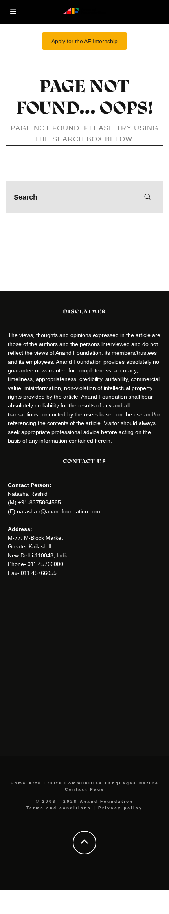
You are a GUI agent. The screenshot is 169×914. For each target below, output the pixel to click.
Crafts (53, 783)
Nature (149, 783)
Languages (121, 783)
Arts (35, 783)
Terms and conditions (58, 808)
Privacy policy (120, 808)
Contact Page (85, 789)
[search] (147, 197)
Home (18, 783)
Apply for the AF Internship (84, 41)
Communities (83, 783)
